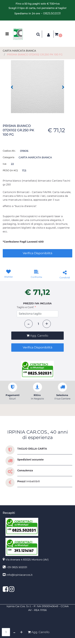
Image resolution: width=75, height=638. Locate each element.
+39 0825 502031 (16, 567)
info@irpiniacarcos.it (19, 574)
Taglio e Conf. (26, 307)
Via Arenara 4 (27, 559)
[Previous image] (12, 87)
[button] (37, 86)
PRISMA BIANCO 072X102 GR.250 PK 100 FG (35, 54)
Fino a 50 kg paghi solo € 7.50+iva (38, 3)
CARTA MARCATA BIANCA (19, 50)
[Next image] (63, 87)
